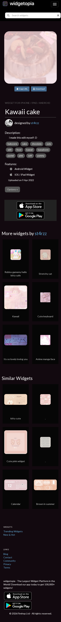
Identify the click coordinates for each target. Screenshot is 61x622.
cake (24, 143)
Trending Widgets (13, 531)
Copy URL (23, 89)
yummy (40, 155)
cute (49, 143)
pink (21, 155)
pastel (11, 155)
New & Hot (9, 534)
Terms (6, 567)
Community (9, 560)
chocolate (37, 143)
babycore (12, 143)
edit (10, 149)
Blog (5, 554)
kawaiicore (43, 149)
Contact (7, 557)
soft (30, 155)
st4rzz (35, 123)
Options (11, 189)
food (19, 149)
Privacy (7, 564)
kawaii (29, 149)
